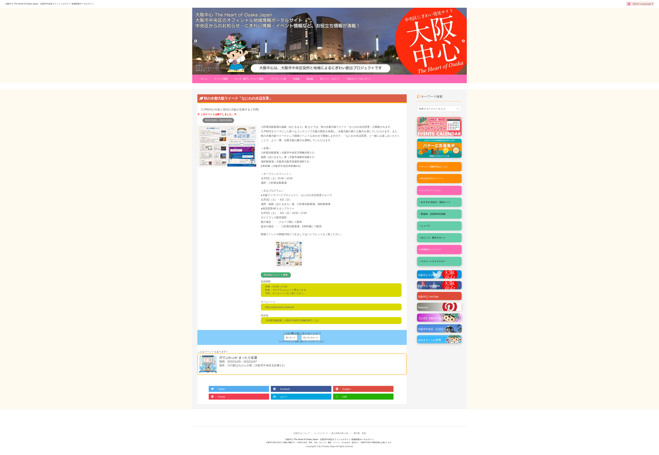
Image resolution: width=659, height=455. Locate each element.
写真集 (296, 79)
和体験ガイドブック (431, 249)
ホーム (204, 79)
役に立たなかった (310, 337)
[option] (329, 41)
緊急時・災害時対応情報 (433, 214)
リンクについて (320, 433)
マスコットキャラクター (433, 261)
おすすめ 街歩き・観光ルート (436, 202)
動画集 (310, 79)
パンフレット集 (278, 79)
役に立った (290, 337)
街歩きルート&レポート (359, 79)
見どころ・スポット (330, 79)
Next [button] (463, 41)
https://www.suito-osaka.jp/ (279, 306)
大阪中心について (301, 433)
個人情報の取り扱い (340, 433)
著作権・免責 (360, 433)
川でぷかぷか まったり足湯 (238, 357)
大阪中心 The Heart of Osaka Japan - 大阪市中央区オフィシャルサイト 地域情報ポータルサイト (49, 4)
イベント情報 (221, 79)
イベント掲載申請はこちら (434, 166)
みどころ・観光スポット (433, 237)
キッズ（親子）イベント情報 (249, 79)
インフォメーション (431, 190)
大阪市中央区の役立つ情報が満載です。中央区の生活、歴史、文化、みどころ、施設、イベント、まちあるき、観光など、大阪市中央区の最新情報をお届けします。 (329, 442)
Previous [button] (195, 41)
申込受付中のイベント (432, 178)
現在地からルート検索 (276, 274)
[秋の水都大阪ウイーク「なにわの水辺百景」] (227, 166)
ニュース (425, 225)
